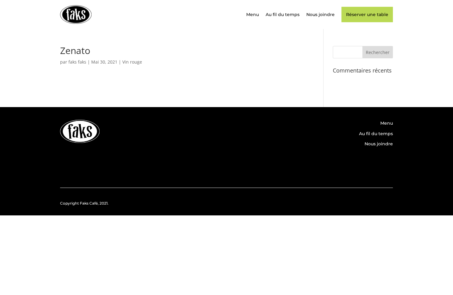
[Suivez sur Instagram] (385, 164)
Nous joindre (320, 14)
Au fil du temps (283, 14)
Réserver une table (367, 14)
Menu (252, 14)
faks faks (77, 62)
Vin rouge (132, 62)
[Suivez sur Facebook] (367, 164)
